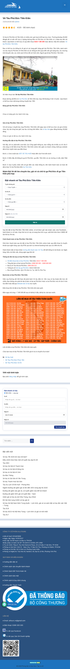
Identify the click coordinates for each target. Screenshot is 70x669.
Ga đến (6, 404)
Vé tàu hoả (9, 357)
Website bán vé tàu (23, 283)
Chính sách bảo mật (11, 576)
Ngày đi (7, 206)
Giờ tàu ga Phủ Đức (22, 268)
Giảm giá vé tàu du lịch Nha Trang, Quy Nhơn (19, 497)
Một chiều (8, 393)
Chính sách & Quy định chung (15, 580)
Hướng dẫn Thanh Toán (12, 585)
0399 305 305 (12, 604)
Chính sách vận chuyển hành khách (17, 566)
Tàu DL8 (6, 508)
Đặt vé (35, 222)
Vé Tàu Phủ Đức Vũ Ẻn (13, 363)
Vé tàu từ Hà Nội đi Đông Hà (13, 469)
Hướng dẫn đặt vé (10, 562)
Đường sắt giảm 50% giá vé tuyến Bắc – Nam (19, 494)
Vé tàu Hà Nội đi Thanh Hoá (13, 466)
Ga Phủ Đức (23, 99)
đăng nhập (12, 376)
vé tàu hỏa (46, 129)
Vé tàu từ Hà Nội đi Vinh (12, 472)
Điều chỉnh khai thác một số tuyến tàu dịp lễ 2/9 (20, 460)
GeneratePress (49, 666)
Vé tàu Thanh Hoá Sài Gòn (12, 481)
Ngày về (11, 214)
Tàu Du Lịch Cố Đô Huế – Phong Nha (16, 485)
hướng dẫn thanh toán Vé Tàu (33, 250)
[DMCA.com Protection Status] (35, 663)
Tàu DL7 (6, 515)
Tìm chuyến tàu (60, 427)
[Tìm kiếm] (32, 441)
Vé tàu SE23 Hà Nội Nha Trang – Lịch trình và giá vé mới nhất (25, 512)
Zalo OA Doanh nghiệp (22, 636)
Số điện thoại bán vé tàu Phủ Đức (18, 261)
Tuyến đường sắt (10, 184)
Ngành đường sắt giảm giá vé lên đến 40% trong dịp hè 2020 (25, 488)
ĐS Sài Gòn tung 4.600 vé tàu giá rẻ (16, 500)
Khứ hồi (16, 393)
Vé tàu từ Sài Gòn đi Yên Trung (14, 478)
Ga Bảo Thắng (8, 475)
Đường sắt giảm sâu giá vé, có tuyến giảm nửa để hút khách (25, 491)
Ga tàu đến (8, 199)
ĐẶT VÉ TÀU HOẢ (25, 153)
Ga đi (5, 396)
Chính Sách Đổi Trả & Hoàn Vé (15, 571)
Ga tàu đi (7, 191)
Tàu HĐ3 (6, 463)
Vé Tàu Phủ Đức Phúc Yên (14, 360)
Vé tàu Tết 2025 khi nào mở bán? (15, 457)
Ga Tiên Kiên (27, 167)
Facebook (17, 631)
